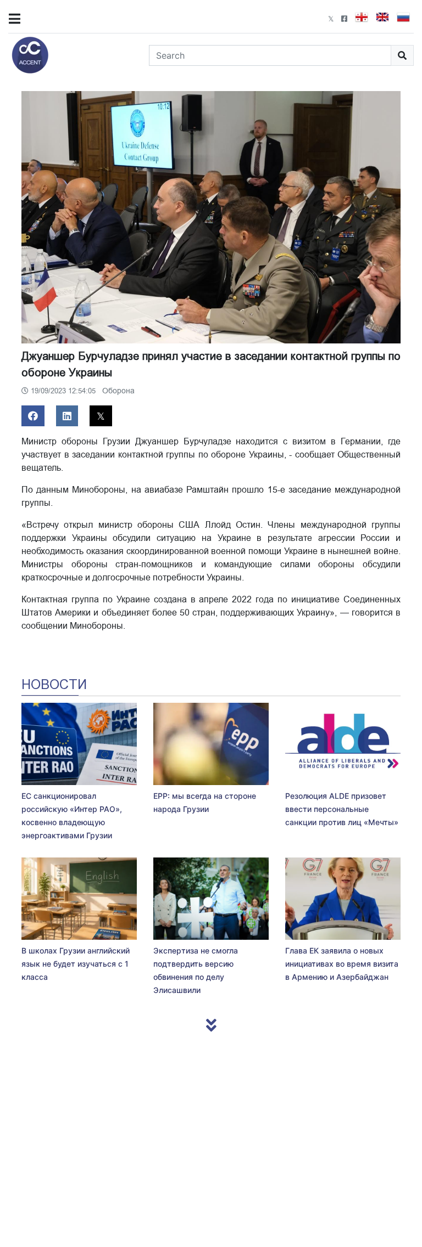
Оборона (118, 391)
